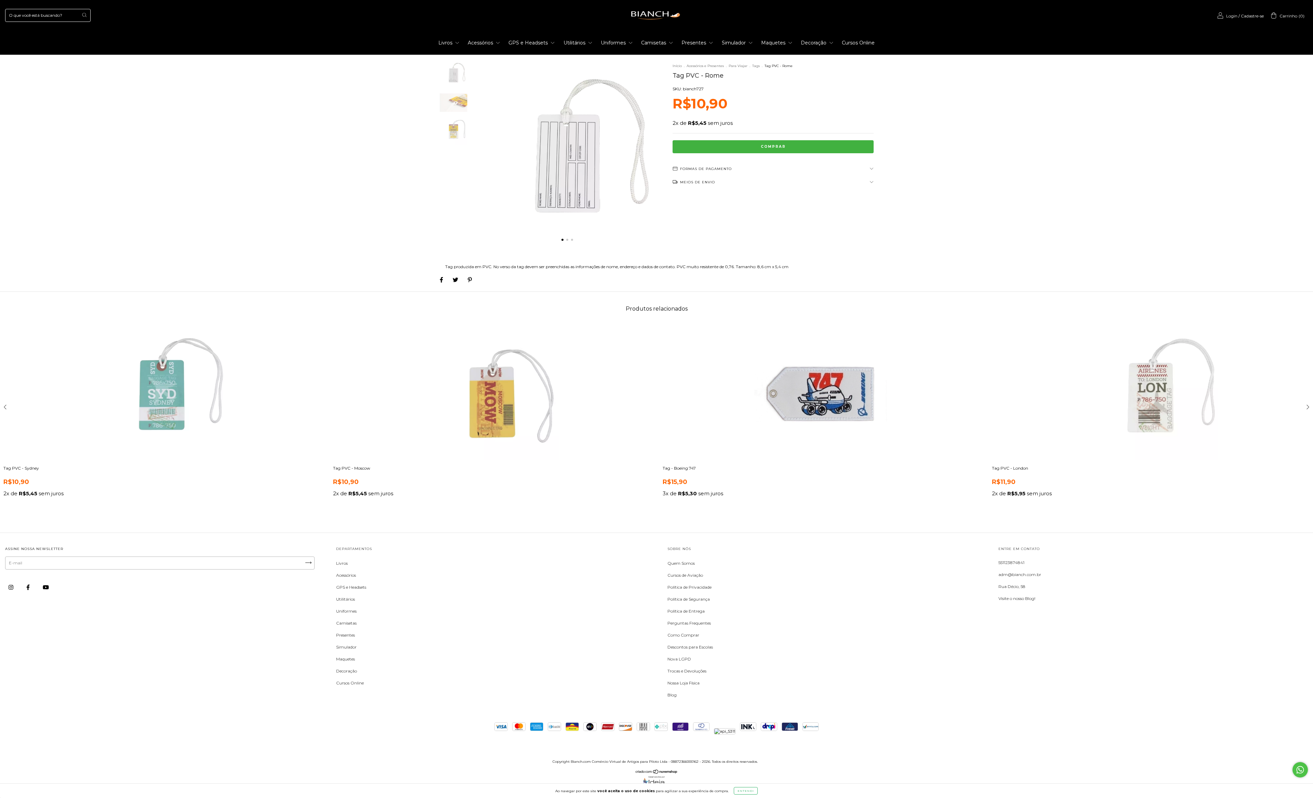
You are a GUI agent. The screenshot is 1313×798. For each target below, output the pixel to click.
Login (1231, 15)
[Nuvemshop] (656, 772)
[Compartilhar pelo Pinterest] (470, 279)
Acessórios (481, 43)
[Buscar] (84, 15)
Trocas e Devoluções (686, 670)
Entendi (746, 791)
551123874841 (1011, 562)
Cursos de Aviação (685, 575)
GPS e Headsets (528, 43)
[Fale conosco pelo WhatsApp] (1300, 769)
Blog (672, 694)
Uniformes (614, 43)
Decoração (814, 43)
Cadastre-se (1252, 15)
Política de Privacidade (689, 587)
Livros (446, 43)
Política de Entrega (686, 611)
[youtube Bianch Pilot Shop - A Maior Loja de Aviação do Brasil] (45, 587)
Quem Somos (681, 563)
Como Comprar (683, 635)
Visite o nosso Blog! (1016, 598)
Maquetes (774, 43)
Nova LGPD (679, 659)
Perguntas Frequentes (689, 623)
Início (677, 66)
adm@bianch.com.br (1019, 574)
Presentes (694, 43)
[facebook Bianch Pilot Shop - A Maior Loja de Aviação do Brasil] (28, 587)
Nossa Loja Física (683, 682)
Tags (756, 66)
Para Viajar (738, 66)
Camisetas (654, 43)
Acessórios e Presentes (705, 66)
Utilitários (575, 43)
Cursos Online (858, 43)
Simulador (734, 43)
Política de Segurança (688, 599)
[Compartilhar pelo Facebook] (442, 279)
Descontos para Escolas (690, 647)
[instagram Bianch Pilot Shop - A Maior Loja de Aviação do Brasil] (11, 587)
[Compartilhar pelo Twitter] (456, 279)
